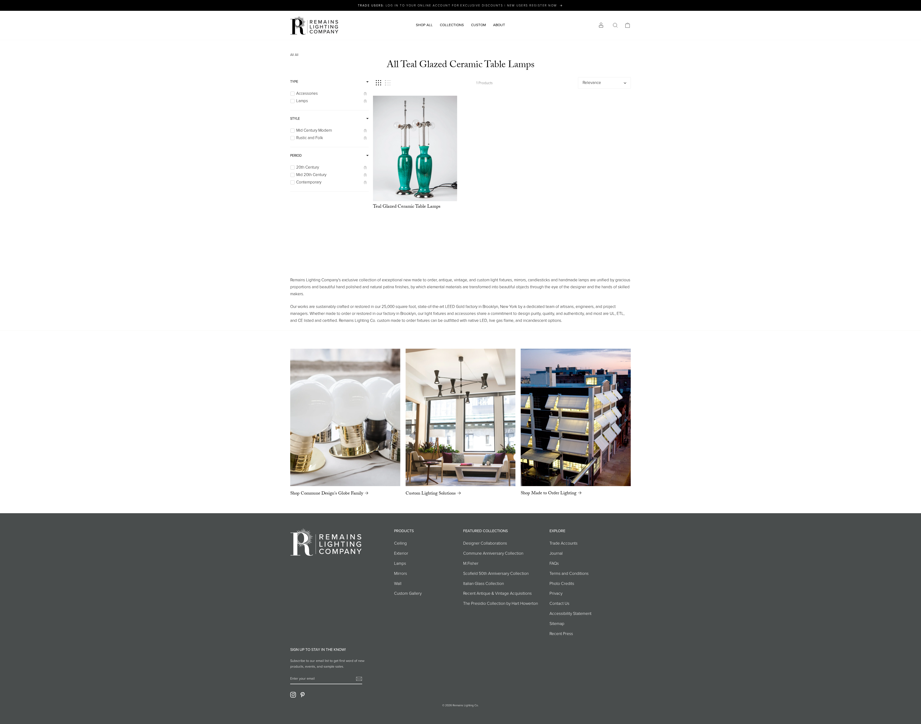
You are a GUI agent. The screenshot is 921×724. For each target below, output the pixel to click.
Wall (397, 583)
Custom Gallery (408, 593)
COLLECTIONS (452, 25)
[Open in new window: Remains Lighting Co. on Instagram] (293, 694)
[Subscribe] (359, 678)
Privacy (555, 593)
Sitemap (556, 623)
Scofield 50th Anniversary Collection (496, 573)
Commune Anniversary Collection (493, 553)
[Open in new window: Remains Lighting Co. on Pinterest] (302, 694)
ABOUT (499, 25)
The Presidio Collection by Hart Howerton (500, 603)
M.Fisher (470, 563)
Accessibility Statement (570, 613)
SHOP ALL (424, 25)
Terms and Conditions (569, 573)
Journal (556, 553)
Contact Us (559, 603)
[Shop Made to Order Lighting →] (576, 417)
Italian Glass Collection (483, 583)
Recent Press (561, 633)
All (292, 54)
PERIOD (296, 155)
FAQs (554, 563)
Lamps (400, 563)
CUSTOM (478, 25)
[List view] (388, 83)
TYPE (294, 81)
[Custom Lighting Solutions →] (461, 417)
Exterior (401, 553)
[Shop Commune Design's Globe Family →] (345, 417)
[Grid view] (378, 83)
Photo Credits (561, 583)
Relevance (592, 83)
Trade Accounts (563, 543)
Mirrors (400, 573)
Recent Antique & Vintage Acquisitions (497, 593)
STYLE (295, 118)
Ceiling (400, 543)
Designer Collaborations (485, 543)
